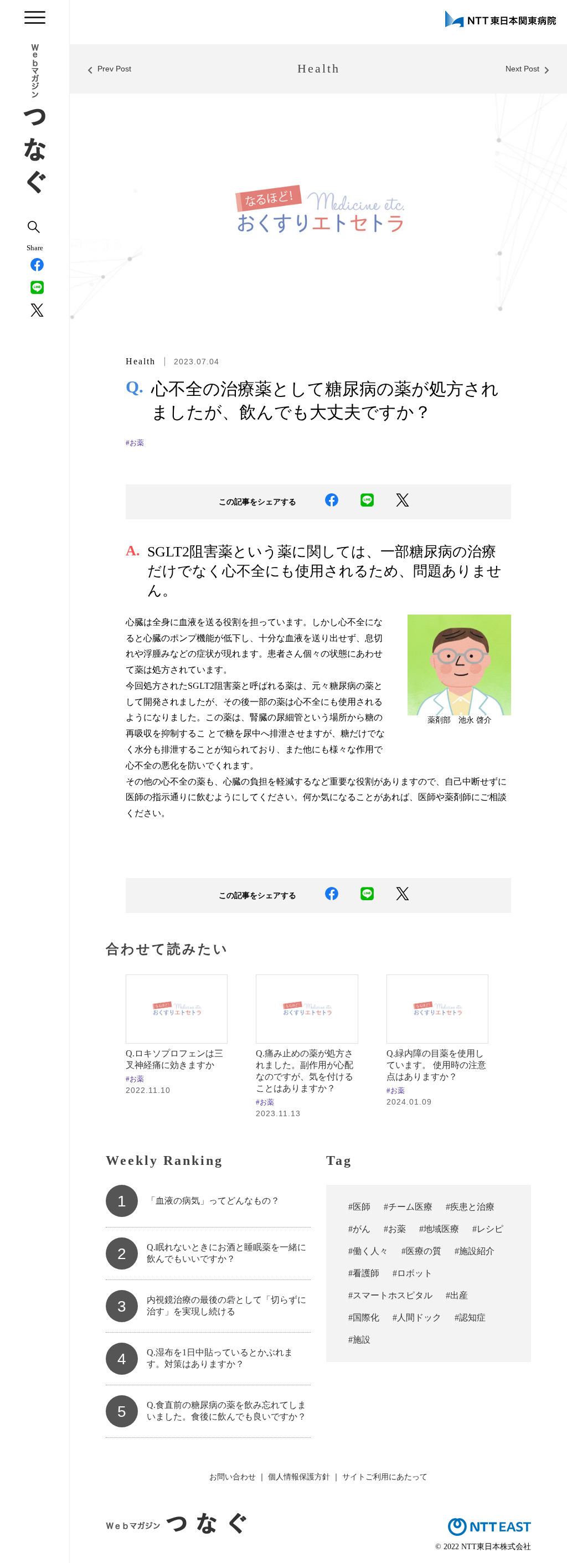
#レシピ (487, 1229)
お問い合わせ (232, 1476)
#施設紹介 (474, 1251)
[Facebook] (35, 266)
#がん (359, 1229)
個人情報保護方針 (299, 1476)
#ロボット (412, 1273)
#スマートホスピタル (390, 1295)
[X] (35, 312)
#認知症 (470, 1317)
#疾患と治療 (470, 1206)
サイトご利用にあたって (384, 1476)
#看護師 (363, 1273)
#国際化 (363, 1317)
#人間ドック (417, 1317)
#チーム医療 (408, 1206)
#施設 (359, 1339)
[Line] (35, 289)
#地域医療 (439, 1229)
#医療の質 (421, 1251)
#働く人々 (368, 1251)
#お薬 (135, 443)
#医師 (359, 1206)
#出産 (457, 1295)
